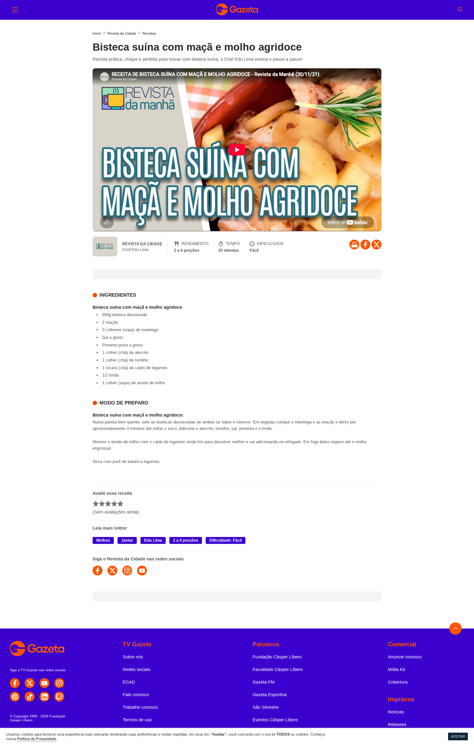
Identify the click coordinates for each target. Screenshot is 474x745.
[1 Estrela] (96, 503)
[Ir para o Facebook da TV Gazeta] (365, 244)
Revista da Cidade (142, 244)
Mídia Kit (396, 669)
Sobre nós (133, 656)
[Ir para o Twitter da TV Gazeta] (376, 244)
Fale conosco (136, 694)
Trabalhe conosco (140, 707)
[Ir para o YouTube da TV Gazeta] (44, 683)
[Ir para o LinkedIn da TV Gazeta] (44, 697)
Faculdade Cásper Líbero (278, 669)
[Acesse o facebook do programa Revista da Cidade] (97, 570)
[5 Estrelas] (120, 503)
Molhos (103, 540)
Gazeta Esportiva (270, 694)
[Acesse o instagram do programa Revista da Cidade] (127, 570)
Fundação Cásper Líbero (277, 656)
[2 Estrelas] (102, 503)
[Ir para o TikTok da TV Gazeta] (30, 697)
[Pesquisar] (459, 10)
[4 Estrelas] (114, 503)
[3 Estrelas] (108, 503)
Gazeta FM (264, 682)
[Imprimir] (354, 244)
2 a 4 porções (185, 540)
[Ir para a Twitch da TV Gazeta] (59, 697)
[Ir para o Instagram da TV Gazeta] (59, 683)
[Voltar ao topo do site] (455, 628)
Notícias (396, 711)
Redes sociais (136, 669)
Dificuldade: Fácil (225, 540)
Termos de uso (137, 719)
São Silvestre (266, 707)
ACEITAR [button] (458, 736)
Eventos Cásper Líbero (275, 719)
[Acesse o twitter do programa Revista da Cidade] (112, 570)
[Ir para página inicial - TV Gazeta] (237, 9)
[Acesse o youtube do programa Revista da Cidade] (142, 570)
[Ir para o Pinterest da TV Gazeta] (15, 697)
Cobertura (398, 682)
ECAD (129, 682)
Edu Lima (153, 540)
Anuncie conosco (405, 656)
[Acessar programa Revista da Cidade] (105, 247)
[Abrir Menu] (15, 9)
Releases (397, 724)
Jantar (127, 540)
